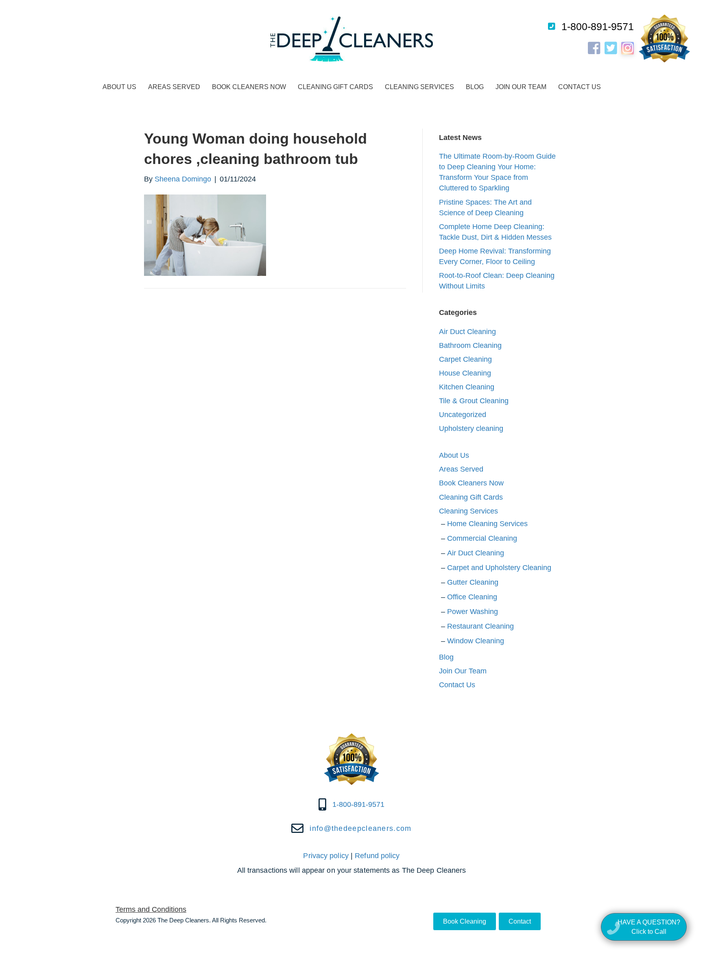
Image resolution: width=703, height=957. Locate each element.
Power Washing (472, 611)
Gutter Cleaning (472, 582)
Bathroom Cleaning (470, 345)
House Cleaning (465, 373)
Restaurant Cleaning (480, 626)
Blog (475, 86)
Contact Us (579, 86)
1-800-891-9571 (597, 26)
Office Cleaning (472, 597)
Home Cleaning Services (487, 524)
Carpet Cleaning (465, 359)
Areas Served (174, 86)
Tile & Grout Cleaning (474, 401)
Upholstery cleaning (471, 428)
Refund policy (377, 856)
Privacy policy (325, 856)
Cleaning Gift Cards (335, 86)
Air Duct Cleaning (467, 332)
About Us (119, 86)
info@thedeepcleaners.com (360, 828)
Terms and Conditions (151, 909)
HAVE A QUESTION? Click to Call (649, 927)
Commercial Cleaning (482, 538)
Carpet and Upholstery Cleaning (499, 568)
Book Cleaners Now (249, 86)
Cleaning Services (419, 86)
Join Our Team (521, 86)
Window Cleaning (475, 641)
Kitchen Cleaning (466, 387)
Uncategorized (462, 415)
